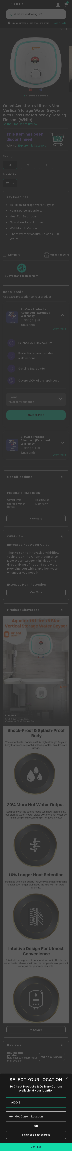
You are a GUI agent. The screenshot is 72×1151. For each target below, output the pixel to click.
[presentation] (36, 1102)
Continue (36, 1146)
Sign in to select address (36, 1134)
